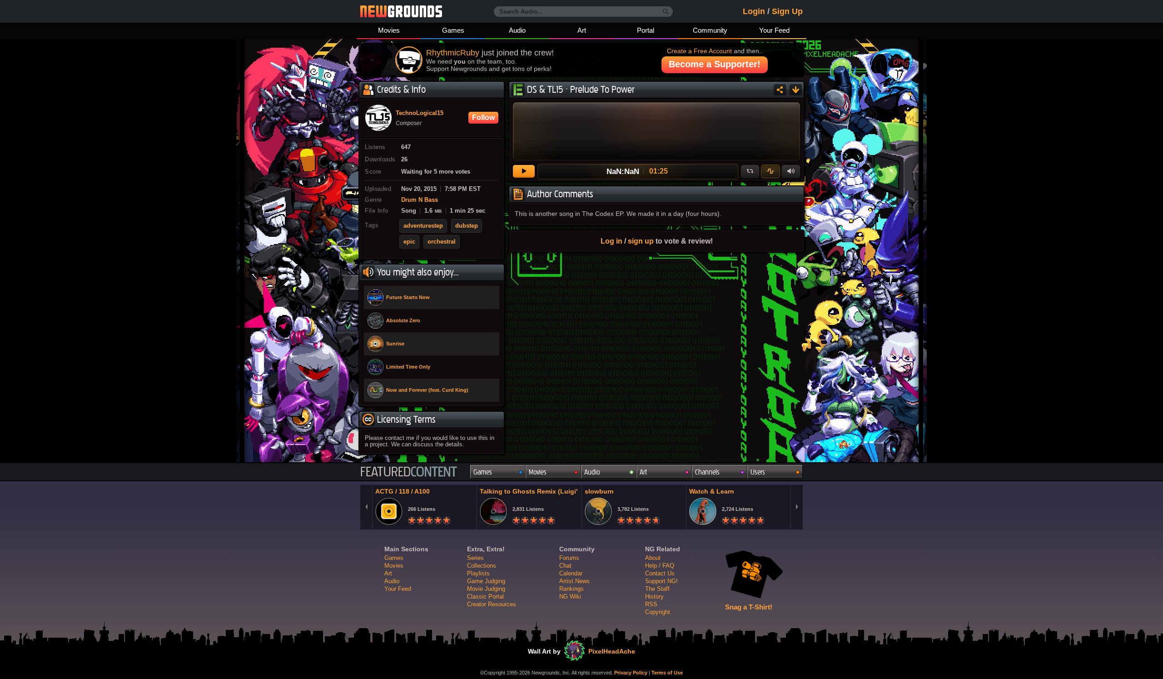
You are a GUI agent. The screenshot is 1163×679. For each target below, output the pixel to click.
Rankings (571, 588)
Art (581, 30)
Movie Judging (486, 588)
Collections (481, 565)
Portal (645, 30)
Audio (517, 30)
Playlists (478, 573)
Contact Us (660, 573)
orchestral (441, 242)
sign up (641, 241)
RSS (651, 604)
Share (780, 89)
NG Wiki (570, 596)
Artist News (574, 581)
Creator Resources (491, 604)
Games (453, 30)
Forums (569, 557)
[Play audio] (524, 171)
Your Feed (774, 30)
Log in (611, 241)
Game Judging (486, 581)
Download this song (796, 89)
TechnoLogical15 (419, 113)
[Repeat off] (750, 171)
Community (710, 30)
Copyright (657, 612)
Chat (565, 565)
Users (757, 472)
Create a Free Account (699, 51)
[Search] (666, 12)
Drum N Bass (419, 200)
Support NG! (661, 581)
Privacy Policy (630, 672)
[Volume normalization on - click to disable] (770, 171)
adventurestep (423, 226)
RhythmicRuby (452, 52)
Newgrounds (401, 11)
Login (754, 11)
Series (475, 557)
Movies (389, 30)
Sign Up (787, 11)
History (654, 596)
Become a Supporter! (714, 64)
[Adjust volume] (791, 171)
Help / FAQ (659, 565)
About (653, 557)
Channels (707, 472)
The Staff (657, 588)
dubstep (466, 226)
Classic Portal (485, 596)
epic (409, 242)
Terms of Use (667, 672)
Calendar (570, 573)
